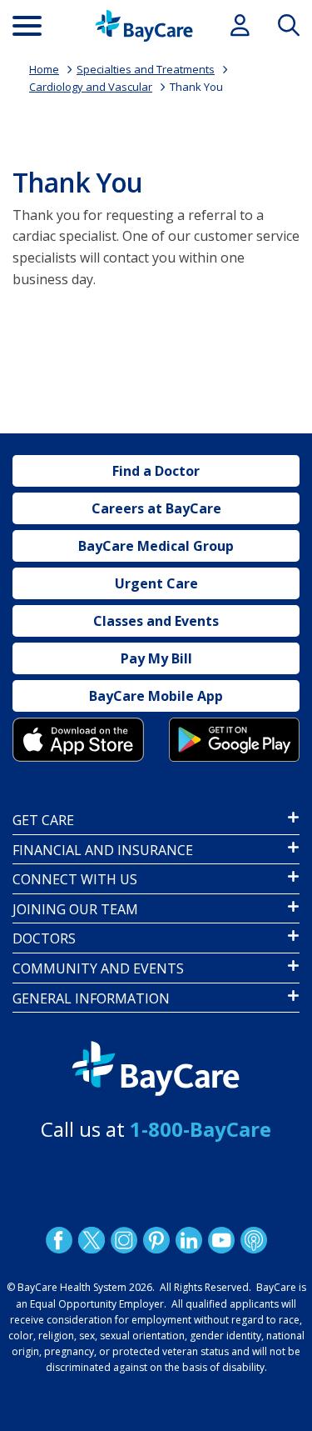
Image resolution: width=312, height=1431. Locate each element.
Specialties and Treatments (146, 69)
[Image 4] (234, 740)
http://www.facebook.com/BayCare (58, 1240)
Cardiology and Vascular (90, 86)
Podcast (253, 1240)
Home (44, 69)
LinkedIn (188, 1240)
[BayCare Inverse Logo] (156, 1069)
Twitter (90, 1240)
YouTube (220, 1240)
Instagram (123, 1240)
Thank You (196, 86)
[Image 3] (78, 740)
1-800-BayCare (200, 1129)
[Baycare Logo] (144, 25)
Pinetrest (155, 1240)
